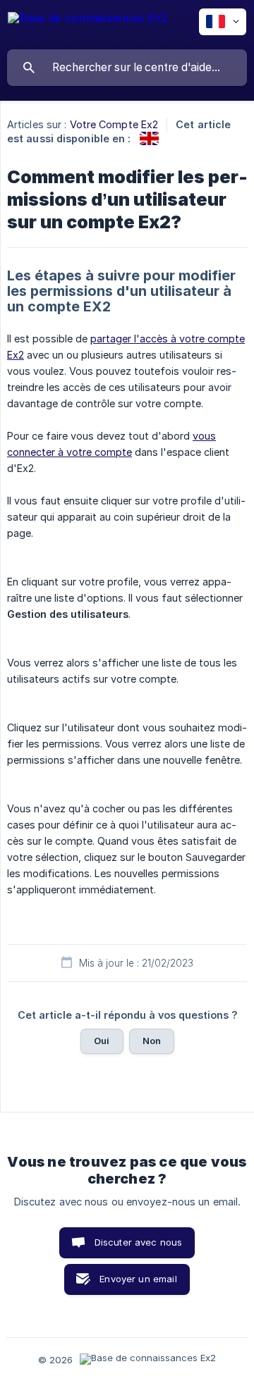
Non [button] (152, 1040)
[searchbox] (127, 67)
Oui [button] (101, 1040)
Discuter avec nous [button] (139, 1242)
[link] (149, 138)
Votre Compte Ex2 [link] (114, 124)
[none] (87, 24)
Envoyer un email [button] (137, 1278)
